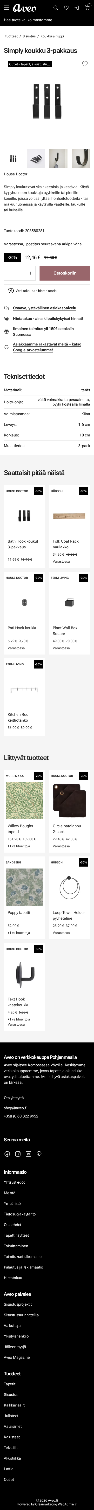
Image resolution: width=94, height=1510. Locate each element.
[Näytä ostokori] (87, 7)
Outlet (9, 1479)
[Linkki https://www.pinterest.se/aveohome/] (39, 1154)
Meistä (9, 1193)
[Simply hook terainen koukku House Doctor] (81, 158)
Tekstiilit (11, 1447)
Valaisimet (13, 1426)
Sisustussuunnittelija (22, 1315)
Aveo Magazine (17, 1357)
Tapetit (9, 1384)
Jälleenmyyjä (15, 1347)
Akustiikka (12, 1458)
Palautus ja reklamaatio (23, 1267)
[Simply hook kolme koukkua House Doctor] (47, 102)
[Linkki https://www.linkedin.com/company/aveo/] (28, 1154)
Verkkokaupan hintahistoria (36, 291)
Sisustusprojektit (18, 1304)
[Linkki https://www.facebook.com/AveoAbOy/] (7, 1154)
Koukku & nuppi (52, 36)
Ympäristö (12, 1203)
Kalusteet (12, 1437)
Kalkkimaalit (14, 1405)
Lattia (8, 1469)
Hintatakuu (13, 1278)
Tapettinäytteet (16, 1235)
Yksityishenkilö (16, 1336)
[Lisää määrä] (30, 273)
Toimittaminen (16, 1246)
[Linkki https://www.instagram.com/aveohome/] (18, 1154)
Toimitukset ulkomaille (22, 1256)
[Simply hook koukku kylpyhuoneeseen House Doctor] (58, 158)
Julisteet (11, 1415)
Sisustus (29, 36)
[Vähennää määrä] (9, 273)
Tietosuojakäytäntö (20, 1214)
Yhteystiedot (14, 1182)
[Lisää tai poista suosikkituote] (85, 64)
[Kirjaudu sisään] (77, 7)
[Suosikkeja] (66, 7)
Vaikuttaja (12, 1325)
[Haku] (55, 7)
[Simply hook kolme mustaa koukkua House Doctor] (36, 158)
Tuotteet (11, 36)
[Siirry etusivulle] (24, 7)
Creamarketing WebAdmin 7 (56, 1504)
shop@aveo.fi (15, 1108)
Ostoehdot (13, 1224)
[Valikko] (6, 7)
